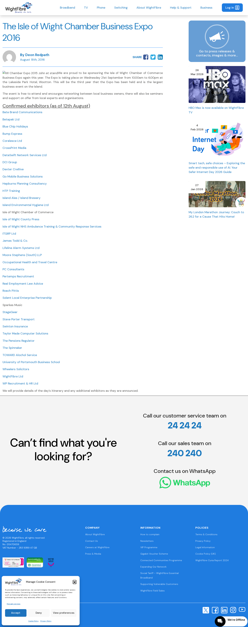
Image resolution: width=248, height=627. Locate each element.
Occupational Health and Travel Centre (30, 262)
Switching (121, 7)
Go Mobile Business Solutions (23, 176)
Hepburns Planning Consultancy (25, 183)
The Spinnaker (12, 348)
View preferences (63, 613)
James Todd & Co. (15, 241)
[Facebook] (215, 610)
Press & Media (93, 553)
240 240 (185, 453)
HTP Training (11, 191)
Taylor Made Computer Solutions (25, 333)
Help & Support (180, 7)
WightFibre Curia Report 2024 (212, 560)
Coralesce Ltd (12, 141)
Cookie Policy (33, 621)
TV (86, 7)
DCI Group (10, 162)
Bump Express (12, 134)
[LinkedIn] (224, 610)
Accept (15, 613)
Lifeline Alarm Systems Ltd (21, 248)
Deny (39, 613)
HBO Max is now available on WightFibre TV (216, 110)
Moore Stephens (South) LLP (22, 255)
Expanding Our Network (153, 566)
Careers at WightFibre (97, 547)
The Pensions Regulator (19, 341)
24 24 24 (185, 425)
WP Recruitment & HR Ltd (20, 383)
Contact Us (91, 540)
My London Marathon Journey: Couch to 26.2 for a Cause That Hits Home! (216, 214)
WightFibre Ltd (13, 376)
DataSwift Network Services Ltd (25, 155)
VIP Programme (148, 547)
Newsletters (147, 540)
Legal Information (205, 547)
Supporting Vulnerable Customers (159, 584)
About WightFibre (148, 7)
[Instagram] (233, 610)
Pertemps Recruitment (18, 276)
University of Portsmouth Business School (31, 362)
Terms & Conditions (206, 534)
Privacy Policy (45, 621)
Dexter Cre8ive (13, 169)
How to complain (149, 534)
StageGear (10, 312)
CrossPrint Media (14, 148)
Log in (229, 8)
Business (206, 7)
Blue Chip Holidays (15, 126)
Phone (101, 7)
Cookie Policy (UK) (205, 553)
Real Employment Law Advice (23, 283)
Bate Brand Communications (22, 112)
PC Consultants (13, 269)
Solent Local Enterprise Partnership (27, 298)
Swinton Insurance (15, 326)
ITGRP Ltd (9, 233)
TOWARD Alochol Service (20, 355)
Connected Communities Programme (161, 560)
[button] (74, 582)
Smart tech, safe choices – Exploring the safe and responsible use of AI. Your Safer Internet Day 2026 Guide (217, 167)
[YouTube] (242, 609)
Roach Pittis (11, 291)
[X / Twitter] (206, 610)
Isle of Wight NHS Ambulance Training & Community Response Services (52, 226)
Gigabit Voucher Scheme (154, 553)
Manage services (13, 604)
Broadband (67, 7)
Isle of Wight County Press (21, 219)
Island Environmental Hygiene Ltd (26, 205)
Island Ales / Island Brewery (21, 198)
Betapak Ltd (11, 119)
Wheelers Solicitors (16, 369)
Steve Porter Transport (19, 319)
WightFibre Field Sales (152, 590)
